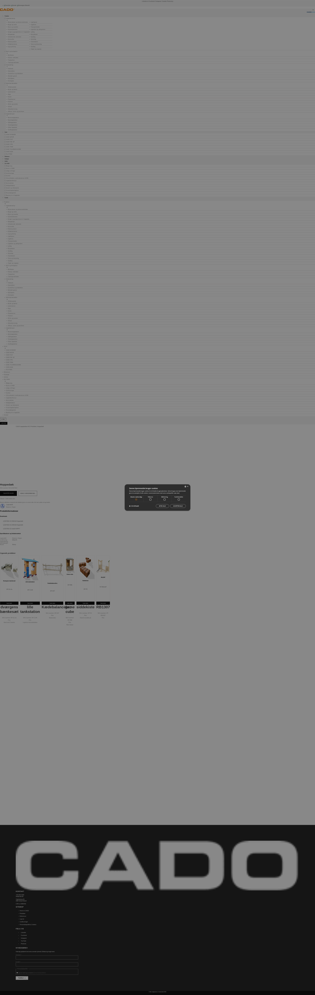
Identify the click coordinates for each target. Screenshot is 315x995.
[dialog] (157, 497)
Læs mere (176, 493)
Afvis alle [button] (162, 506)
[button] (134, 506)
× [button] (187, 486)
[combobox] (185, 486)
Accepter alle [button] (178, 506)
